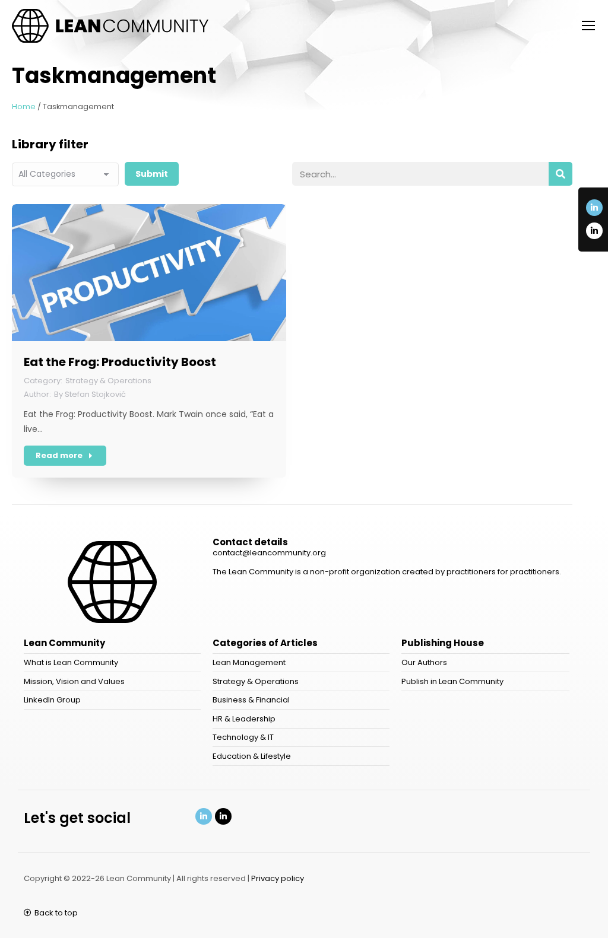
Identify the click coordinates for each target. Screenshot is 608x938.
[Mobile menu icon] (588, 25)
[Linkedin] (203, 816)
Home (24, 106)
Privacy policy (277, 878)
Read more (59, 455)
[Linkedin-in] (594, 207)
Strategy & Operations (108, 380)
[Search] (560, 174)
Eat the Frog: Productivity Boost (120, 362)
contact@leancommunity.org (269, 552)
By (90, 394)
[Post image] (149, 272)
